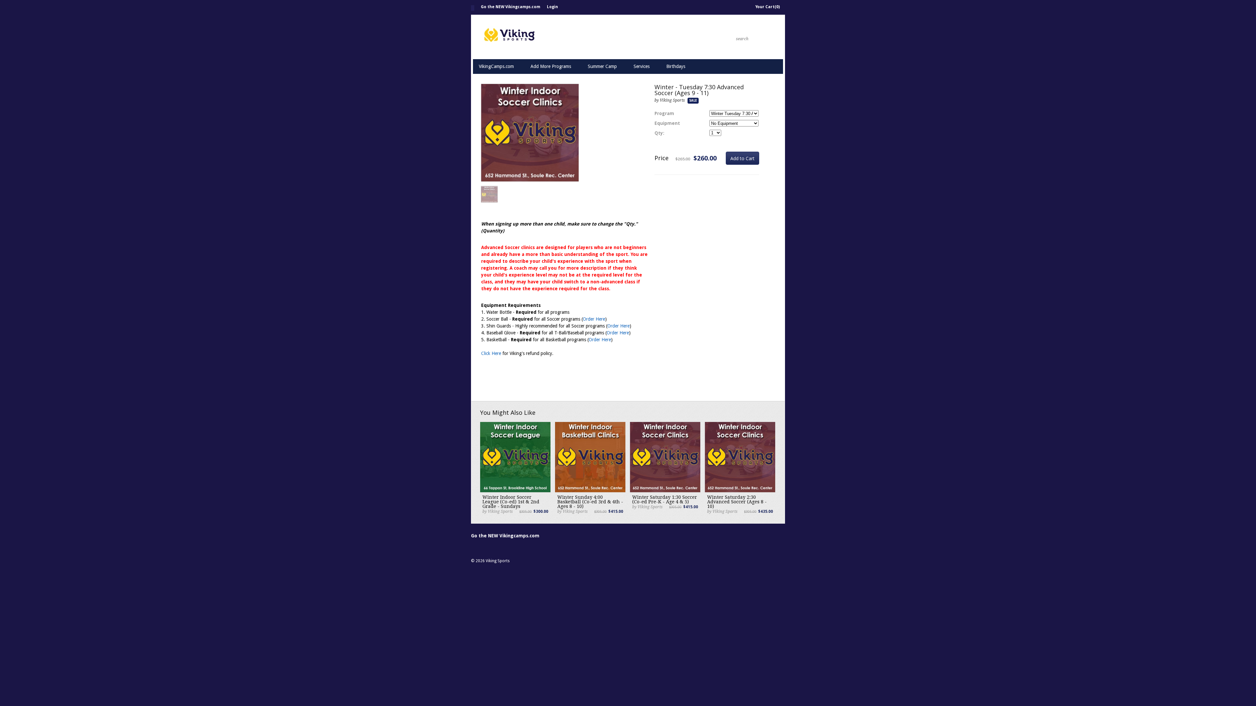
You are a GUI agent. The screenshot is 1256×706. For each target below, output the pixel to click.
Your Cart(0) (767, 7)
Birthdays (675, 66)
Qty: (659, 133)
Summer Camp (602, 66)
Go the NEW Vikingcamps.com (510, 7)
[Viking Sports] (576, 36)
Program (664, 113)
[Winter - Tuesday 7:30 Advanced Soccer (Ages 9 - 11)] (530, 133)
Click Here (491, 353)
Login (552, 7)
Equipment (667, 123)
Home (472, 8)
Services (642, 66)
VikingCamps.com (496, 66)
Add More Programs (551, 66)
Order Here (594, 319)
